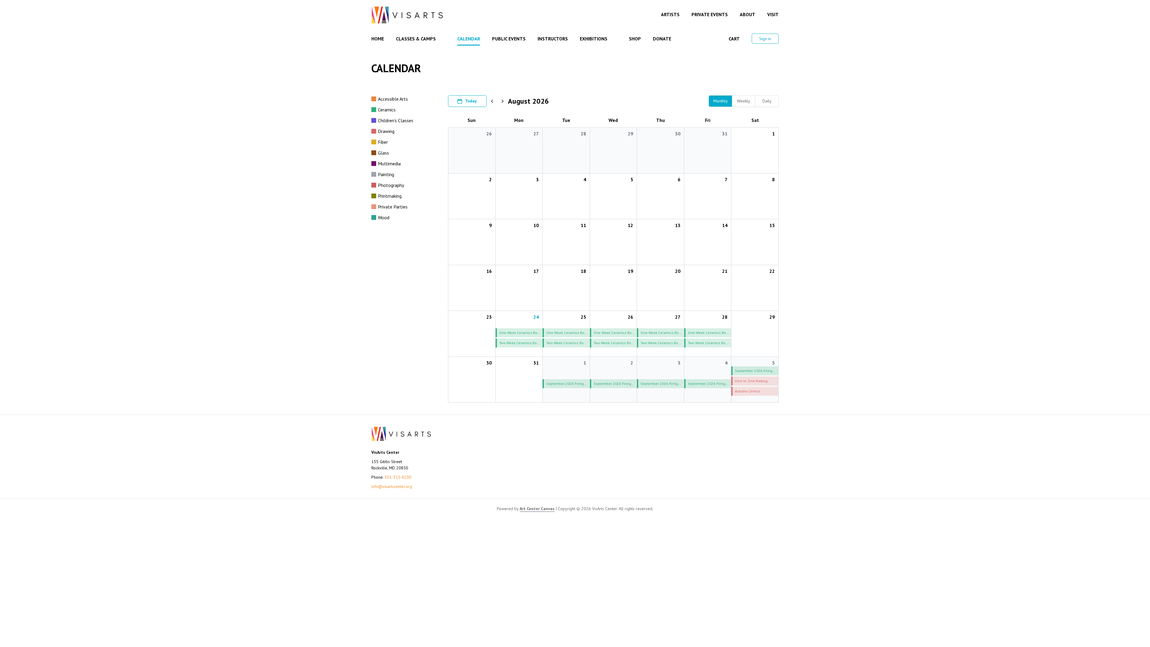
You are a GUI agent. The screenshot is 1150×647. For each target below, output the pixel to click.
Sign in (765, 38)
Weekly (743, 101)
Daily (766, 101)
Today (471, 101)
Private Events (709, 14)
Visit (773, 14)
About (747, 14)
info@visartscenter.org (391, 486)
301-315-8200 (398, 477)
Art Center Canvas (537, 508)
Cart (734, 39)
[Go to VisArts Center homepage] (407, 15)
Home (377, 39)
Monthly (720, 101)
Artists (670, 14)
